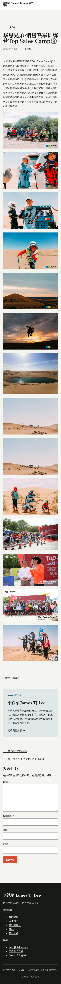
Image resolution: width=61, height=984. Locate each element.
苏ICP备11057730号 (30, 977)
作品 (11, 929)
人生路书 (13, 920)
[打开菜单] (56, 5)
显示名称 (8, 815)
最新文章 (13, 933)
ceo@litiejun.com (18, 947)
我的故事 (13, 916)
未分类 (12, 27)
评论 (6, 781)
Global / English (18, 955)
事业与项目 (15, 925)
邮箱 (6, 829)
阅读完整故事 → (16, 730)
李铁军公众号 (16, 951)
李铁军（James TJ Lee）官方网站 (18, 4)
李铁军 (28, 49)
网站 (5, 843)
